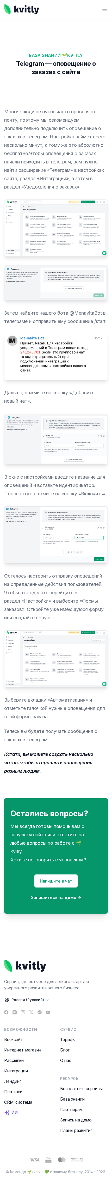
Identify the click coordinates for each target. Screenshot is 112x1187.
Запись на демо (76, 1120)
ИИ (14, 1112)
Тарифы (68, 1039)
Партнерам (71, 1109)
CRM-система (18, 1102)
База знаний (72, 1099)
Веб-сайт (13, 1039)
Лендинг (12, 1081)
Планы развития (76, 1130)
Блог (65, 1050)
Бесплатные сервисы (81, 1088)
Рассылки (14, 1060)
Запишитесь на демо (56, 897)
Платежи (13, 1091)
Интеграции (16, 1070)
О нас (65, 1060)
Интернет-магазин (22, 1050)
